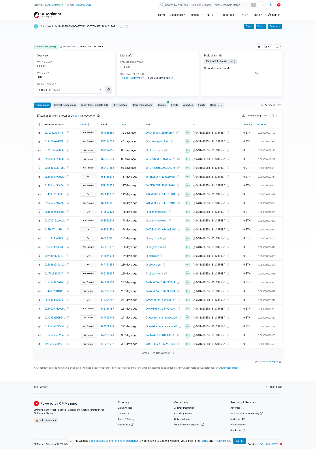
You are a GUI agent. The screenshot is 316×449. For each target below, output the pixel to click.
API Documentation (184, 407)
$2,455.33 (50, 4)
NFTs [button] (210, 14)
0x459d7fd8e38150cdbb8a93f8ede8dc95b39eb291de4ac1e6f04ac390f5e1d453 (55, 194)
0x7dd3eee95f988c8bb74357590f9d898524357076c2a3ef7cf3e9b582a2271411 (55, 141)
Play (259, 26)
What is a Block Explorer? (187, 424)
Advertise (235, 407)
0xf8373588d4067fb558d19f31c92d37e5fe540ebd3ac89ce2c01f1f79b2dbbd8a (55, 344)
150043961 (107, 203)
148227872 (107, 247)
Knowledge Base (230, 367)
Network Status (182, 419)
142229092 (107, 344)
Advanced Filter (272, 105)
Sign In (275, 14)
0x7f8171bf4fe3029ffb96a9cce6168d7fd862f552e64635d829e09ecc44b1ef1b (55, 229)
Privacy (130, 419)
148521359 (107, 229)
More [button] (257, 14)
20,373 (75, 115)
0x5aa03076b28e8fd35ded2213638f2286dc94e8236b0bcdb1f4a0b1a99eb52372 (55, 159)
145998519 (107, 291)
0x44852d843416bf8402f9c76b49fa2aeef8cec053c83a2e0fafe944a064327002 (55, 291)
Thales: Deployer (130, 77)
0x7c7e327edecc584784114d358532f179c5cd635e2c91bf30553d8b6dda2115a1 (55, 282)
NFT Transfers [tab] (120, 105)
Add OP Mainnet (48, 420)
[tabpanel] (158, 234)
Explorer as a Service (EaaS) (244, 413)
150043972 (107, 194)
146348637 (107, 273)
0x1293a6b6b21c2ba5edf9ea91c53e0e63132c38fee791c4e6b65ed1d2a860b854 (55, 317)
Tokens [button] (195, 14)
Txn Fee (262, 124)
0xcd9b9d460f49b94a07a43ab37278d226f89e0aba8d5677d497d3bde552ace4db (55, 238)
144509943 (107, 326)
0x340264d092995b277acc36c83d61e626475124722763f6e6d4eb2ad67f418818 (55, 308)
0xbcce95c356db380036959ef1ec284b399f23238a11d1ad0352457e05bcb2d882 (55, 211)
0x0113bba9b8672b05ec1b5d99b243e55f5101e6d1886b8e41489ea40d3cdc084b (55, 150)
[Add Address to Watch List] (259, 47)
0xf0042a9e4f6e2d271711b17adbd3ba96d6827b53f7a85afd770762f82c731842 (55, 132)
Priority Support (238, 424)
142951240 (107, 335)
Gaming (274, 26)
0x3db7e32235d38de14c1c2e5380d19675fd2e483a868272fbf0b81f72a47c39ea (55, 326)
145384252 (107, 300)
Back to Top (275, 387)
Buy (248, 26)
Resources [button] (227, 14)
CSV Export (272, 361)
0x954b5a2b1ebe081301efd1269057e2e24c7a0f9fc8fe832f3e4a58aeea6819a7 (55, 167)
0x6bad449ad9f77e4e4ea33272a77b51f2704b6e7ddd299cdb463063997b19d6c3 (55, 176)
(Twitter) (42, 387)
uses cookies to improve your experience (114, 440)
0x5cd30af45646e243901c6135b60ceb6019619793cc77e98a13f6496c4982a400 (55, 247)
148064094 (107, 255)
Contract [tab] (161, 105)
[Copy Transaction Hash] (67, 133)
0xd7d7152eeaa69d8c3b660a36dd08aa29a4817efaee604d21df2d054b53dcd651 (55, 220)
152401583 (107, 167)
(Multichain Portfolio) (220, 61)
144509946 (107, 317)
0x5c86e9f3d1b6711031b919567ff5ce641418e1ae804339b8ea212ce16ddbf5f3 (55, 264)
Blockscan (236, 430)
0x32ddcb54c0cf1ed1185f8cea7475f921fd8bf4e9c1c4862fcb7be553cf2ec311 (55, 185)
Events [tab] (174, 105)
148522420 (107, 211)
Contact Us (123, 413)
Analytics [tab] (188, 105)
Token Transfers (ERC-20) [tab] (94, 105)
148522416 (107, 220)
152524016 (107, 150)
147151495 (107, 264)
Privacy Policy (222, 440)
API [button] (244, 14)
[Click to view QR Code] (127, 26)
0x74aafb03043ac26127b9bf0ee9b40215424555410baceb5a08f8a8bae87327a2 (55, 255)
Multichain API (237, 419)
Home (161, 14)
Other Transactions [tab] (142, 105)
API (269, 47)
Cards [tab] (216, 105)
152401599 (107, 159)
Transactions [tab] (42, 105)
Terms (121, 419)
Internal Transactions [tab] (65, 105)
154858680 (107, 132)
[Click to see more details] (108, 90)
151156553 (107, 185)
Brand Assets (125, 407)
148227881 (107, 238)
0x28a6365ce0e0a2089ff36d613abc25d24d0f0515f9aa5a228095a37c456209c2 (55, 300)
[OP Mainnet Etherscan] (47, 15)
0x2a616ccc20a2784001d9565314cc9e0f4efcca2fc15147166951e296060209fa (55, 335)
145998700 (107, 282)
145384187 (107, 308)
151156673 (107, 176)
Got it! (239, 440)
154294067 (107, 141)
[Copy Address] (121, 27)
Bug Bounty (124, 424)
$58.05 (49, 89)
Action (83, 124)
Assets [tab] (201, 105)
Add (127, 67)
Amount (247, 124)
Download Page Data (256, 115)
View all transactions (156, 353)
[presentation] (162, 105)
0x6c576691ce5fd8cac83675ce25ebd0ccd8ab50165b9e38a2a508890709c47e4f (55, 203)
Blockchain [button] (176, 14)
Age (123, 124)
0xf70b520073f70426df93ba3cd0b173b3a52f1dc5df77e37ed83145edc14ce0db (55, 273)
